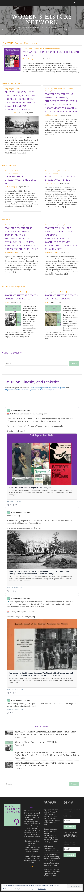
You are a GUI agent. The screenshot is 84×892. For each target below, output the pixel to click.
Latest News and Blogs (12, 83)
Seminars (55, 91)
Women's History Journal (13, 287)
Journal (8, 292)
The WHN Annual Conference (19, 43)
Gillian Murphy (11, 187)
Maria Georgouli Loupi (32, 59)
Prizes (23, 171)
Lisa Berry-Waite (12, 113)
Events (30, 48)
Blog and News (14, 88)
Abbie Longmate (51, 115)
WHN (7, 302)
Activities (6, 219)
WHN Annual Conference (50, 48)
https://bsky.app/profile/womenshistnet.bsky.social (48, 387)
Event (25, 48)
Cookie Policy (42, 889)
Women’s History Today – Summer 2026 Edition (36, 742)
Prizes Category (11, 173)
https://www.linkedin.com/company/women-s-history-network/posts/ (29, 390)
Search (74, 363)
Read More (32, 867)
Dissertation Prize (12, 171)
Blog (6, 88)
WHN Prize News (9, 165)
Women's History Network (42, 19)
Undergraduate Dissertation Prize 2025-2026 (21, 180)
